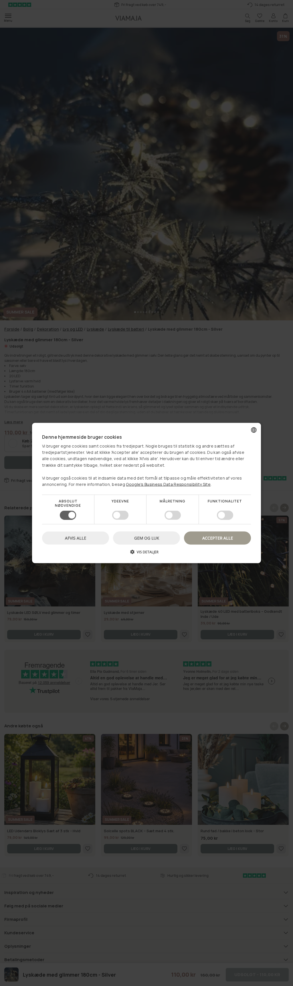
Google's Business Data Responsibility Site (168, 484)
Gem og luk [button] (146, 537)
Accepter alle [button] (217, 537)
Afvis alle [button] (75, 537)
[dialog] (146, 493)
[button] (146, 554)
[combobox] (254, 430)
